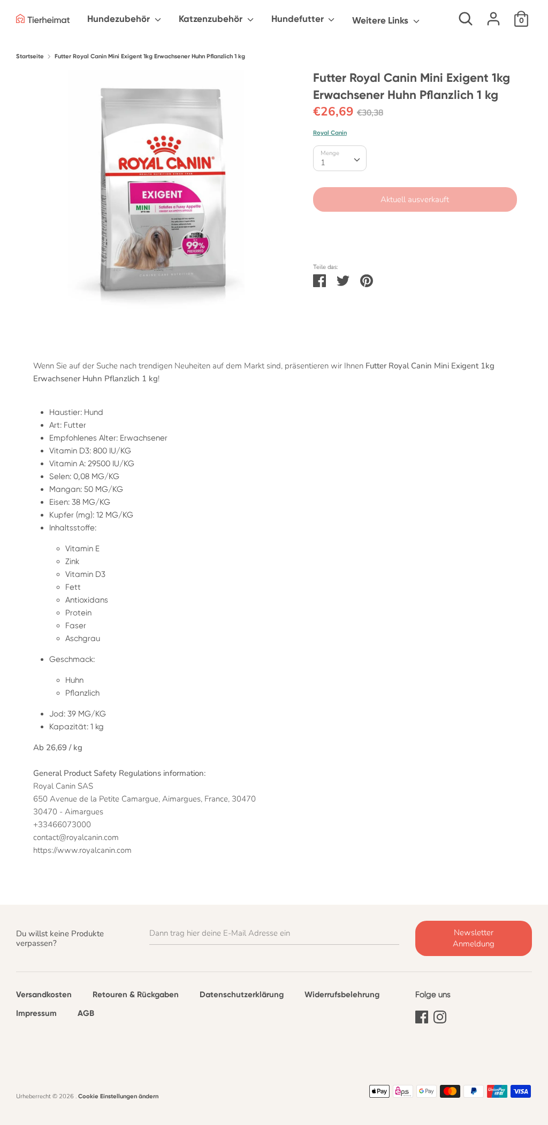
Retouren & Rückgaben (136, 994)
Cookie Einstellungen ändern (118, 1096)
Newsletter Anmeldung (473, 938)
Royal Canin (330, 132)
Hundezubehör (119, 18)
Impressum (36, 1013)
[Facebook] (421, 1015)
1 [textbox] (323, 162)
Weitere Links (381, 20)
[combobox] (340, 158)
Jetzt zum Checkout (415, 231)
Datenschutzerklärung (242, 994)
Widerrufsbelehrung (342, 994)
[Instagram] (439, 1015)
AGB (86, 1013)
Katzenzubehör (212, 18)
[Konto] (493, 14)
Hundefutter (298, 18)
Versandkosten (44, 994)
